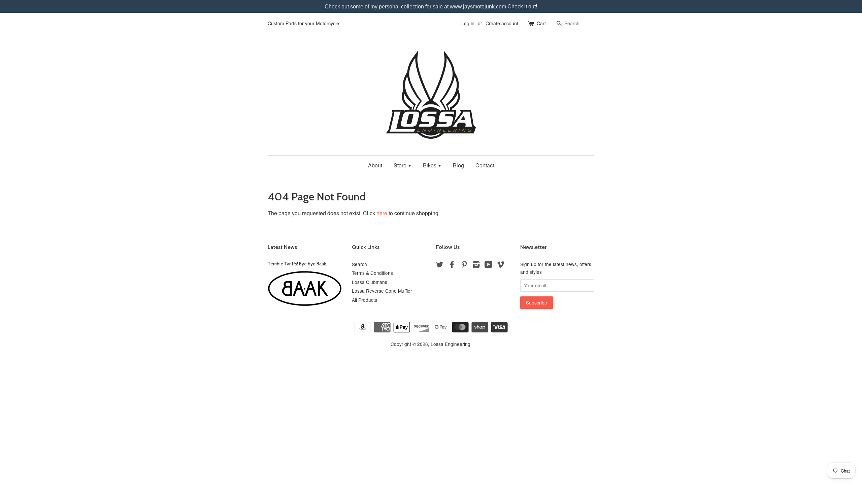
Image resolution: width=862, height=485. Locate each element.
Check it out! (522, 6)
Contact (484, 165)
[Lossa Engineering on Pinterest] (464, 265)
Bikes (430, 165)
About (375, 165)
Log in (467, 23)
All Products (364, 299)
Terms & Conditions (372, 272)
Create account (502, 23)
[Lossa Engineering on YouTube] (488, 265)
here (381, 213)
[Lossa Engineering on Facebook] (452, 265)
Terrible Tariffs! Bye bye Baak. (297, 263)
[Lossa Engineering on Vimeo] (500, 265)
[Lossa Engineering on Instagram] (476, 265)
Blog (458, 165)
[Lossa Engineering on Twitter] (439, 265)
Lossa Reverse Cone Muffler (382, 290)
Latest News (282, 247)
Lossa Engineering (450, 344)
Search (359, 264)
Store (401, 165)
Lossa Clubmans (369, 282)
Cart (541, 23)
